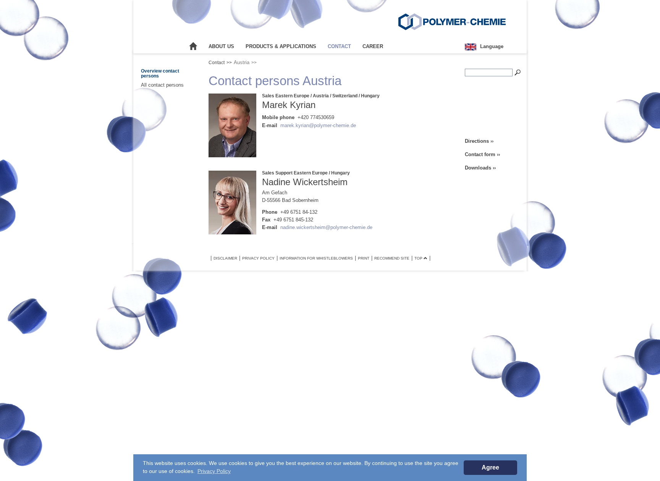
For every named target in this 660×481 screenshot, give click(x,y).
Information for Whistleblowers (316, 258)
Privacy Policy (258, 258)
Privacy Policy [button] (214, 471)
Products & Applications (281, 46)
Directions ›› (479, 141)
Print (363, 258)
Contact (339, 46)
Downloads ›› (480, 168)
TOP (419, 258)
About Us (221, 46)
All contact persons (162, 85)
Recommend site (391, 258)
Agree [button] (490, 467)
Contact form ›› (482, 154)
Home (193, 46)
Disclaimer (225, 258)
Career (372, 46)
